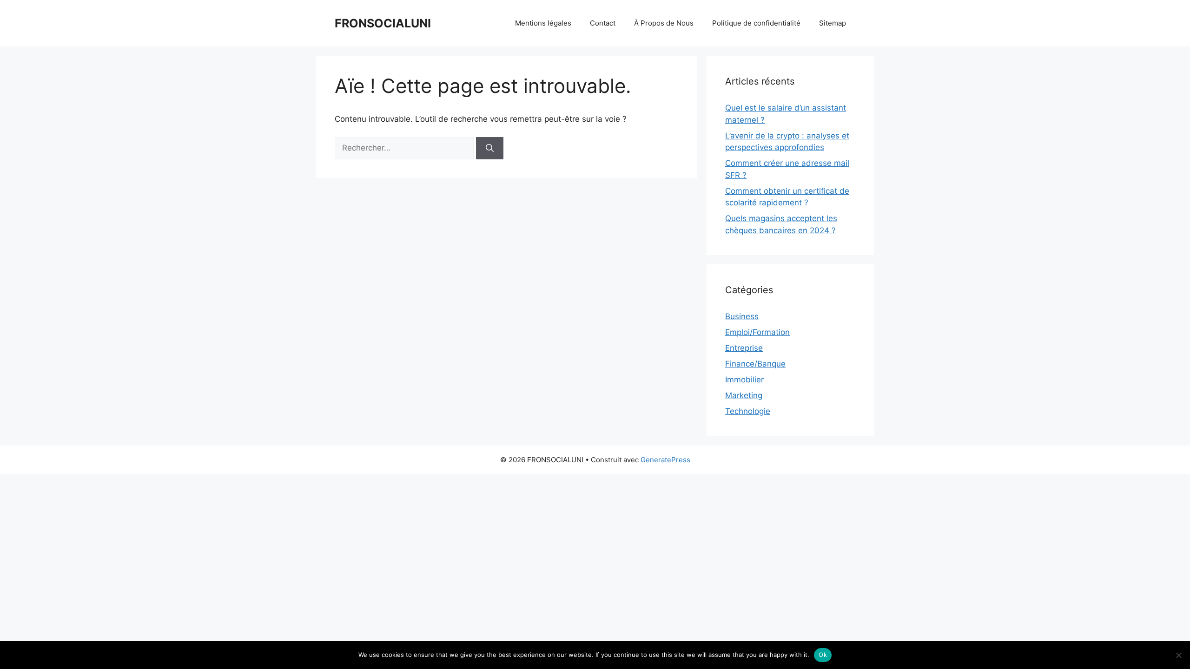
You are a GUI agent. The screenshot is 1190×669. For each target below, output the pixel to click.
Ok (823, 654)
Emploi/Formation (757, 332)
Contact (602, 23)
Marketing (743, 395)
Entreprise (744, 348)
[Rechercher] (489, 148)
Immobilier (744, 379)
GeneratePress (665, 459)
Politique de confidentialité (756, 23)
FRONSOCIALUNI (383, 23)
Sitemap (832, 23)
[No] (1178, 655)
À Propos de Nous (664, 23)
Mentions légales (543, 23)
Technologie (747, 411)
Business (742, 316)
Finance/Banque (755, 363)
